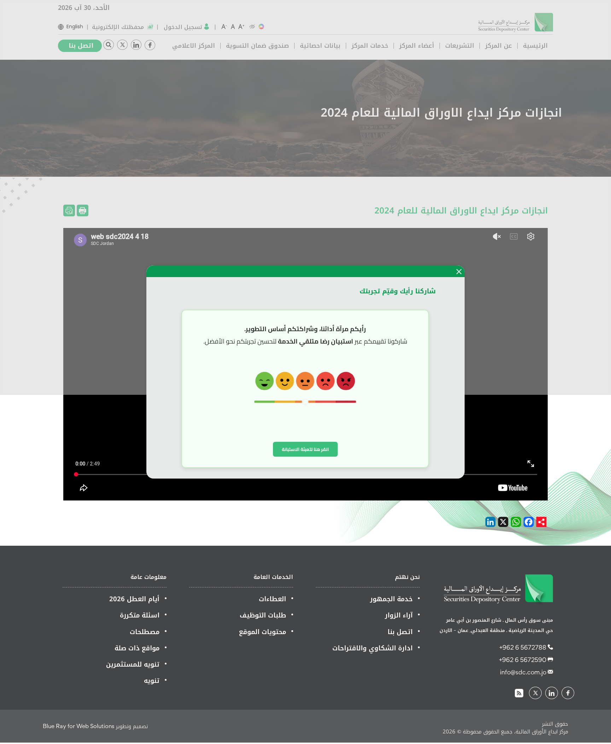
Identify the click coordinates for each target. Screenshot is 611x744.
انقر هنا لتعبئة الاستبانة (305, 449)
